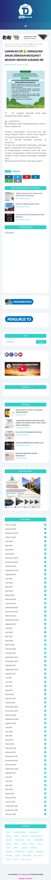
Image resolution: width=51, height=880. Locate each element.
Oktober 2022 (26, 616)
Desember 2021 (26, 657)
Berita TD (25, 836)
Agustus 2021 (26, 674)
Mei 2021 (26, 686)
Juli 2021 (26, 678)
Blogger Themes (25, 878)
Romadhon (38, 855)
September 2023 (26, 570)
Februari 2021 (26, 698)
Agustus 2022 (26, 624)
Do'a (28, 840)
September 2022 (26, 620)
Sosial (15, 859)
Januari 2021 (26, 703)
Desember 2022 (26, 607)
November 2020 (26, 711)
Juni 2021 (26, 682)
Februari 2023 (26, 599)
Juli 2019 (26, 777)
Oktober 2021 (26, 665)
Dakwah (9, 840)
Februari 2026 (26, 525)
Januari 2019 (26, 802)
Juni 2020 (26, 731)
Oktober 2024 (26, 537)
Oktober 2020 (26, 715)
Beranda (8, 44)
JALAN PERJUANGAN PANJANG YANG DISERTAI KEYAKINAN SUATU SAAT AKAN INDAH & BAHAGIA (31, 422)
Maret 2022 (26, 645)
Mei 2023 (26, 587)
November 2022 (26, 612)
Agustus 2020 (26, 723)
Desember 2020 (26, 707)
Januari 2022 (26, 653)
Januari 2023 (26, 603)
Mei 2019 (26, 785)
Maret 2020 (26, 744)
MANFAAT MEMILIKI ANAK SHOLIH (27, 204)
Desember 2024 (26, 533)
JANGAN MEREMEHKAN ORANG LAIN (29, 443)
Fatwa (16, 844)
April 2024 (26, 550)
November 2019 (26, 760)
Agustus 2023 (26, 574)
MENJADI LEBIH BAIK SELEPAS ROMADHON (26, 454)
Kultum (15, 848)
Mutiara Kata (20, 852)
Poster (17, 855)
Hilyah (32, 844)
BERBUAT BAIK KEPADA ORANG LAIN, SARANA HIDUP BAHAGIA (29, 194)
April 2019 (26, 789)
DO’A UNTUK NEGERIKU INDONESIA (29, 432)
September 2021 (26, 669)
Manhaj (33, 848)
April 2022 (26, 641)
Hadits (24, 844)
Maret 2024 (26, 554)
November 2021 (26, 661)
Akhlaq (8, 836)
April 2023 (26, 591)
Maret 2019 (26, 793)
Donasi (8, 844)
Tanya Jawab (26, 859)
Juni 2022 (26, 632)
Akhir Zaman (34, 832)
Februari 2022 (26, 649)
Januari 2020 (26, 752)
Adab (8, 832)
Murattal (9, 852)
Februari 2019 (26, 798)
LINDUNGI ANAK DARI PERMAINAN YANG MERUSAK (30, 216)
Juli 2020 (26, 727)
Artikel (16, 836)
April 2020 (26, 740)
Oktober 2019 (26, 765)
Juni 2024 (26, 541)
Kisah (8, 848)
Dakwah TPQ (19, 840)
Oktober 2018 (26, 814)
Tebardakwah (11, 65)
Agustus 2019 (26, 773)
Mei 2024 (26, 545)
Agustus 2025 (26, 529)
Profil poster (27, 855)
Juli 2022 (26, 628)
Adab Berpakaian (19, 832)
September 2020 (26, 719)
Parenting (16, 44)
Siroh (8, 859)
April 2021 (26, 690)
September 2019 (26, 769)
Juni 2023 (26, 583)
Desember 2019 (26, 756)
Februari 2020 (26, 748)
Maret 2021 (26, 694)
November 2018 (26, 810)
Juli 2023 (26, 578)
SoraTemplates (23, 874)
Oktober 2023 (26, 566)
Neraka (30, 852)
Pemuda (9, 855)
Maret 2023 (26, 595)
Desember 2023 (26, 558)
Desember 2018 (26, 806)
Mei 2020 (26, 736)
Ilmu (39, 844)
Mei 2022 (26, 636)
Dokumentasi (38, 840)
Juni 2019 (26, 781)
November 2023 (26, 562)
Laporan (25, 848)
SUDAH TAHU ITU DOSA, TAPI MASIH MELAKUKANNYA (29, 411)
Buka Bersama (36, 836)
